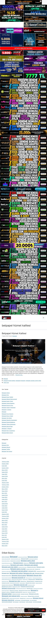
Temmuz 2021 (5, 541)
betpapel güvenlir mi (29, 577)
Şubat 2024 (5, 495)
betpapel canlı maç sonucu (22, 567)
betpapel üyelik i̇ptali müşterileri (14, 598)
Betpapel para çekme (16, 586)
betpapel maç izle (38, 581)
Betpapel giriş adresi (16, 573)
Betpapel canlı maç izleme (10, 567)
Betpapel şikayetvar (8, 600)
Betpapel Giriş (5, 395)
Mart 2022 (4, 524)
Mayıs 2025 (5, 470)
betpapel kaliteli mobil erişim (6, 579)
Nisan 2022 (4, 522)
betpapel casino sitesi (30, 569)
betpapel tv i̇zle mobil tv (32, 592)
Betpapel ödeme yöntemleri (33, 596)
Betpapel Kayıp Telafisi (7, 397)
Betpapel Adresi (6, 393)
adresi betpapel (5, 557)
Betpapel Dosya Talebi (7, 416)
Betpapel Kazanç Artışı (7, 405)
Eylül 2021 (4, 537)
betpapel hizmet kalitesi (9, 380)
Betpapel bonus (18, 563)
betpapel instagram (20, 380)
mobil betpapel (22, 601)
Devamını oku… (19, 375)
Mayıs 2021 (4, 545)
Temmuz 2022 (5, 516)
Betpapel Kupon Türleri (7, 401)
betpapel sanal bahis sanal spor (21, 588)
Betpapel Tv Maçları (7, 428)
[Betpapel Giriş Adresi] (6, 317)
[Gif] (23, 132)
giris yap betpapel (33, 600)
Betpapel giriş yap (28, 573)
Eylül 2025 (4, 465)
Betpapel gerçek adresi (19, 571)
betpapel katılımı (25, 579)
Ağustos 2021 (5, 539)
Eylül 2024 (4, 480)
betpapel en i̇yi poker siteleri (6, 571)
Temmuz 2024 (5, 484)
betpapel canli (26, 563)
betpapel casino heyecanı (6, 569)
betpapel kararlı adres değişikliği (17, 579)
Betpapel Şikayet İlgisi (7, 426)
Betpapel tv (34, 590)
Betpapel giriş (5, 573)
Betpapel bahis (25, 558)
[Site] (23, 81)
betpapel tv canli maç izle (16, 592)
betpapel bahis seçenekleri (15, 560)
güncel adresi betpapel (7, 601)
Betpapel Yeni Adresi (7, 451)
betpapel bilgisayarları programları (7, 563)
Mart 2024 (4, 493)
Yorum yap (6, 382)
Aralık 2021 (4, 531)
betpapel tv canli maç (6, 592)
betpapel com (37, 569)
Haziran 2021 (5, 543)
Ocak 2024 (4, 497)
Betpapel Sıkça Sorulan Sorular (24, 590)
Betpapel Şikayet (6, 447)
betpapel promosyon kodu (27, 586)
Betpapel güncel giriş (34, 575)
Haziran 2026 (5, 463)
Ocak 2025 (4, 474)
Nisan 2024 (5, 491)
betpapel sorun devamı (5, 590)
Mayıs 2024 (5, 489)
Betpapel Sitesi (30, 588)
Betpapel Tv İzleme (6, 409)
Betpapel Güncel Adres (6, 575)
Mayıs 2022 (5, 520)
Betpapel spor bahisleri (14, 590)
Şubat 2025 (5, 472)
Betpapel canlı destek (31, 565)
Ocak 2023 (4, 505)
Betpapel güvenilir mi (18, 577)
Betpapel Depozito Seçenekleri (9, 420)
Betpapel (5, 378)
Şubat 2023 (5, 503)
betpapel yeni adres (16, 594)
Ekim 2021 (4, 535)
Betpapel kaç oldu (14, 581)
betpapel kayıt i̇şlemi (5, 581)
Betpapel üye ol (23, 598)
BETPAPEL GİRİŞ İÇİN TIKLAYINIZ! (23, 48)
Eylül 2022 (4, 512)
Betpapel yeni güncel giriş (11, 596)
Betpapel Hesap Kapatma (8, 403)
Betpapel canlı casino (17, 565)
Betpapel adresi (33, 557)
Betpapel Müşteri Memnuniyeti (9, 399)
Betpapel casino (41, 567)
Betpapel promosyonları (8, 588)
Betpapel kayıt (39, 579)
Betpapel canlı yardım (31, 567)
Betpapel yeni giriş (33, 594)
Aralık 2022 (4, 507)
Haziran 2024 (5, 486)
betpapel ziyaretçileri (24, 596)
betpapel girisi (32, 571)
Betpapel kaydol (31, 579)
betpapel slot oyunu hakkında (37, 588)
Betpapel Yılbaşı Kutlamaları (8, 424)
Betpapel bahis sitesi (28, 561)
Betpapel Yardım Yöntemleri (8, 407)
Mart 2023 (4, 501)
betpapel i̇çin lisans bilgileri (37, 577)
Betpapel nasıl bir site (20, 585)
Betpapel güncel (39, 573)
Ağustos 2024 (5, 482)
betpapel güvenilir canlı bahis (6, 577)
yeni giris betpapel (37, 601)
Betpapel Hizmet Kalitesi (14, 333)
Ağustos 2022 (5, 514)
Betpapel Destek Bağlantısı (8, 422)
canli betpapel (18, 600)
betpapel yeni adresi (24, 594)
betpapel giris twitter (41, 571)
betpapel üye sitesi (29, 598)
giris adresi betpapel (25, 600)
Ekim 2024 (4, 478)
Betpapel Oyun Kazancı (7, 414)
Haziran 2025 (5, 468)
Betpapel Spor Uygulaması (8, 430)
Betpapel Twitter (6, 449)
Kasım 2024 (5, 476)
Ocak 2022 (4, 528)
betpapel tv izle (24, 592)
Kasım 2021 (5, 533)
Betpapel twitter (7, 594)
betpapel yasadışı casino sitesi (33, 380)
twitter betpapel (29, 601)
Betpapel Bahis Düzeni (7, 432)
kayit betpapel (16, 601)
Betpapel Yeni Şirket (7, 418)
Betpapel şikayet (38, 598)
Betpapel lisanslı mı (30, 581)
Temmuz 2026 (5, 461)
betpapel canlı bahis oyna (6, 565)
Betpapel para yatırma (7, 586)
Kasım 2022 (5, 510)
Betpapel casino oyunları (18, 569)
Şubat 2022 (5, 526)
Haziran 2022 (5, 518)
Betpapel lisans (23, 581)
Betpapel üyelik (5, 598)
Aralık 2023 (4, 499)
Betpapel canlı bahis (36, 563)
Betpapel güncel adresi (19, 575)
